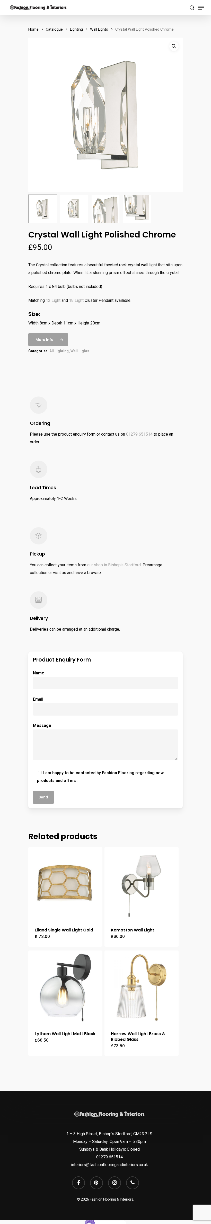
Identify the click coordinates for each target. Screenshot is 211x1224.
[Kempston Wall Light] (141, 884)
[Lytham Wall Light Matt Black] (65, 987)
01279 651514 (139, 434)
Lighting (76, 29)
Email (38, 699)
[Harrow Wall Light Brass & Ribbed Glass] (141, 987)
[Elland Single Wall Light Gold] (65, 884)
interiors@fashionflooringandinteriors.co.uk (109, 1164)
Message (42, 725)
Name (38, 673)
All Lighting (59, 351)
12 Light (53, 300)
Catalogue (54, 29)
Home (33, 29)
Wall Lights (99, 29)
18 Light (76, 300)
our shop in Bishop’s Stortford (114, 564)
